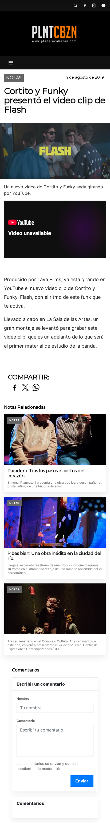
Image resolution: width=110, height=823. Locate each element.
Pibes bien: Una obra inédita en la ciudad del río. (54, 556)
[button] (75, 5)
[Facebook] (84, 5)
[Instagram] (94, 5)
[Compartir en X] (25, 387)
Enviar (81, 781)
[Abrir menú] (11, 62)
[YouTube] (103, 5)
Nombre (23, 699)
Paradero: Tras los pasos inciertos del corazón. (46, 473)
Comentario (26, 721)
